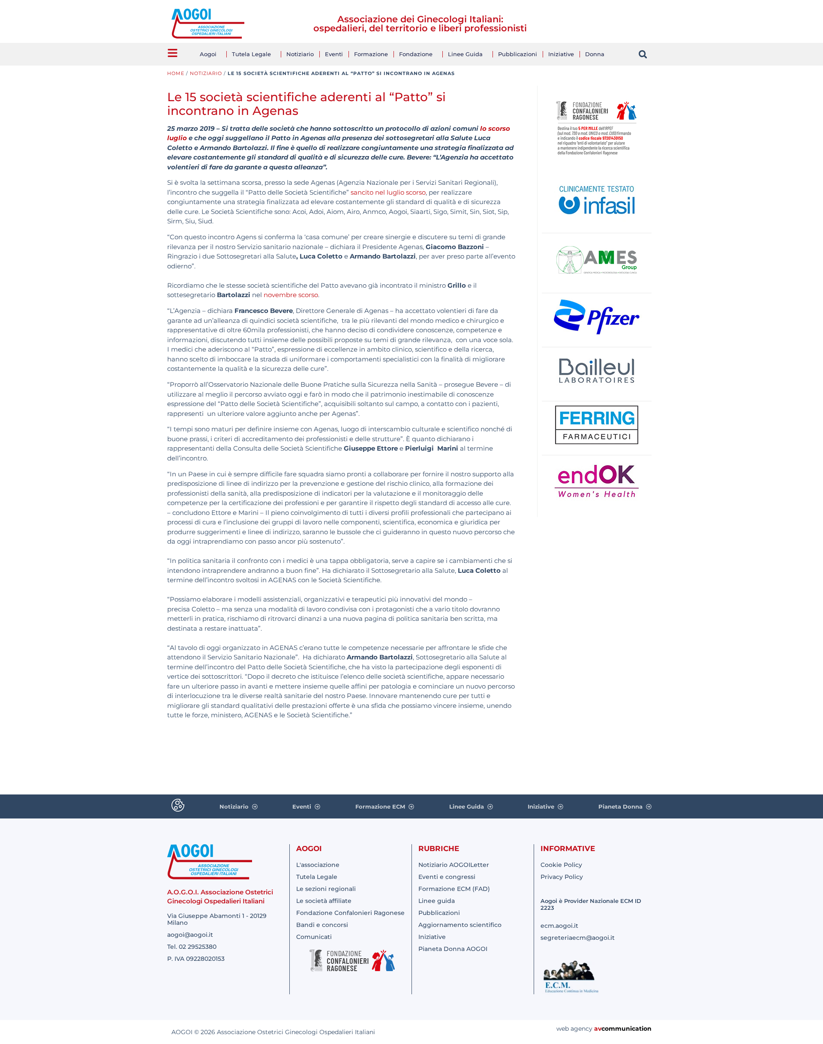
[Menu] (172, 53)
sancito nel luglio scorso (388, 192)
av (597, 1028)
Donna (594, 54)
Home (175, 73)
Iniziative (561, 54)
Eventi (334, 54)
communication (626, 1028)
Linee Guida (465, 54)
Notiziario (300, 54)
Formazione (371, 54)
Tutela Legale (251, 54)
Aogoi (208, 54)
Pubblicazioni (517, 54)
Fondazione (416, 54)
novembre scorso (291, 295)
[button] (643, 54)
